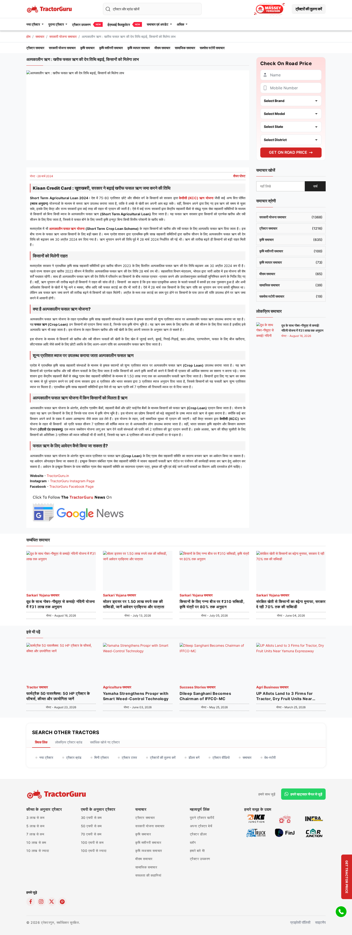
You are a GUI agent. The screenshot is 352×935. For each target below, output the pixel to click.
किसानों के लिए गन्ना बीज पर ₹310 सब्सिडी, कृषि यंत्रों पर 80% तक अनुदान (212, 604)
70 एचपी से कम (91, 834)
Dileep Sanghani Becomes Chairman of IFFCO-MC (205, 696)
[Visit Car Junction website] (314, 833)
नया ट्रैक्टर (46, 757)
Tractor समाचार (37, 687)
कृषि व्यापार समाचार (138, 48)
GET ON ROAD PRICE (288, 152)
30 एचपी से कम (91, 818)
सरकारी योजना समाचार (63, 36)
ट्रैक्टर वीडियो (221, 757)
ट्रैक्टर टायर (129, 757)
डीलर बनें (193, 757)
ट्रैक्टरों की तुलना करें (308, 8)
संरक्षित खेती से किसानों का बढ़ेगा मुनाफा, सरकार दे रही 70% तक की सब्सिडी (291, 604)
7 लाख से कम (35, 834)
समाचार (39, 36)
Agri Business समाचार (272, 687)
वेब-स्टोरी (270, 757)
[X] (51, 901)
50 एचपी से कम (91, 826)
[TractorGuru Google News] (78, 507)
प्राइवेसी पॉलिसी (300, 922)
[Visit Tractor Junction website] (284, 818)
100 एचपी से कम (92, 842)
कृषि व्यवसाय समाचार (148, 851)
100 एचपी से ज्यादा (94, 851)
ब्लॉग (193, 842)
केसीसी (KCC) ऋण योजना (195, 198)
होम (28, 36)
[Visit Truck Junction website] (255, 833)
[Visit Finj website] (284, 833)
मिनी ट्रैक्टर (101, 757)
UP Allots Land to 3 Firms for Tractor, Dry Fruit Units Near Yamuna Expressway (284, 696)
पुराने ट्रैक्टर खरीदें (202, 818)
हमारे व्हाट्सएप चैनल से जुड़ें (306, 794)
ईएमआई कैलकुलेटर (119, 25)
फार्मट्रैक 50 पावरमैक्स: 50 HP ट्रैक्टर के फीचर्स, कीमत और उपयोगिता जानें (58, 696)
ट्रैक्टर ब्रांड (73, 757)
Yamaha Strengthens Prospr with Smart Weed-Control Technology (136, 696)
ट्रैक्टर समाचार (35, 48)
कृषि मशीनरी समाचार (111, 48)
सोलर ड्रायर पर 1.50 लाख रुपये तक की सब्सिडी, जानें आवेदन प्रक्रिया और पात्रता (133, 604)
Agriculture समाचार (117, 687)
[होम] (49, 8)
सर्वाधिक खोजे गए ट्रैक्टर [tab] (105, 742)
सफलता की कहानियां (148, 875)
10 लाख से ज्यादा (37, 851)
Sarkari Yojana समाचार (42, 595)
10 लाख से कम (36, 842)
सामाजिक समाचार (185, 48)
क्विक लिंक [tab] (41, 742)
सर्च (315, 186)
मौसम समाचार (162, 48)
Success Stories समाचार (198, 687)
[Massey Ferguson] (269, 9)
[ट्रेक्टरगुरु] (57, 794)
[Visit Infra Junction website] (314, 818)
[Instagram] (41, 901)
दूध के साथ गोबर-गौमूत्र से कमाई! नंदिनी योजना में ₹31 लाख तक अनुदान (60, 604)
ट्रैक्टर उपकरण (81, 25)
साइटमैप (320, 922)
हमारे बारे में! (197, 851)
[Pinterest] (62, 901)
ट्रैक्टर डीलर (198, 834)
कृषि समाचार (87, 48)
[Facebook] (30, 901)
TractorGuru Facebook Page (71, 486)
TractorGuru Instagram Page (72, 481)
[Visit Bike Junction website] (255, 818)
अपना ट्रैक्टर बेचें (201, 826)
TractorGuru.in (58, 476)
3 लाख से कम (35, 818)
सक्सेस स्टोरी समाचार (212, 48)
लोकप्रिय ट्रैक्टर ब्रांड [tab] (68, 742)
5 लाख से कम (35, 826)
